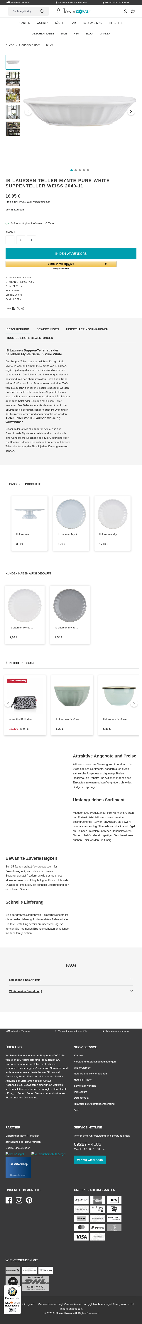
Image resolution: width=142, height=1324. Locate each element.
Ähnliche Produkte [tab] (21, 663)
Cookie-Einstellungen (18, 1147)
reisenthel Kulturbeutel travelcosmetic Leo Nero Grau (23, 719)
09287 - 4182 (87, 1144)
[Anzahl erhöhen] (31, 240)
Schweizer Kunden (85, 1085)
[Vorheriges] (28, 111)
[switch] (12, 1310)
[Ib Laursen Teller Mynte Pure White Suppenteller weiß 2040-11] (79, 111)
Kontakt (78, 1055)
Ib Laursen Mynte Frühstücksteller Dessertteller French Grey (67, 627)
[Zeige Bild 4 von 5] (84, 170)
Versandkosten (73, 1304)
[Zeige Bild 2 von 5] (76, 170)
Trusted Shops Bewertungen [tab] (30, 337)
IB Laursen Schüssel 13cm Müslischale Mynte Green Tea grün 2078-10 (69, 719)
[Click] (74, 11)
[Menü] (18, 1287)
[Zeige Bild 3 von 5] (80, 170)
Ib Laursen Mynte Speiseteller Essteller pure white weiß (112, 534)
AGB (76, 1109)
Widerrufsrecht (82, 1067)
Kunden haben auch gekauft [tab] (29, 573)
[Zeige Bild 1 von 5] (71, 170)
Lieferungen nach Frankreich (22, 1135)
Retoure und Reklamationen (90, 1073)
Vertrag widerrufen (91, 1159)
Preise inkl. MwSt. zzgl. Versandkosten (28, 201)
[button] (71, 265)
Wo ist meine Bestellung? (28, 991)
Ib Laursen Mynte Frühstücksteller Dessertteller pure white (21, 627)
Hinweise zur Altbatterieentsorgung (94, 1103)
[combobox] (21, 11)
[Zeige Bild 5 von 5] (88, 170)
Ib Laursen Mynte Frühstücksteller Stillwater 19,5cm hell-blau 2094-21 (71, 534)
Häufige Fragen (83, 1079)
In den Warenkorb (71, 253)
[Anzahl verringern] (10, 240)
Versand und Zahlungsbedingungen (95, 1061)
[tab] (18, 329)
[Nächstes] (131, 111)
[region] (71, 111)
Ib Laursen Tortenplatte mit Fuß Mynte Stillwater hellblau (29, 534)
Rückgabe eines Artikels (28, 979)
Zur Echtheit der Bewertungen (23, 1141)
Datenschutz (81, 1097)
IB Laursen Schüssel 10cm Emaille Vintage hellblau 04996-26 (119, 719)
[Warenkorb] (132, 11)
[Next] (134, 703)
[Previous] (8, 703)
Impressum (80, 1091)
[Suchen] (42, 11)
